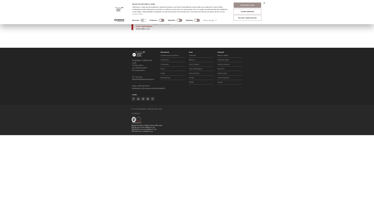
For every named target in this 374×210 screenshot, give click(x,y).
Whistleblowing (165, 78)
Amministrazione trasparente (170, 55)
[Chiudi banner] (264, 3)
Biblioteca (192, 60)
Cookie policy (165, 64)
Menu (191, 52)
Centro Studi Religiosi (195, 69)
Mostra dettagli (208, 20)
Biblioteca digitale (222, 55)
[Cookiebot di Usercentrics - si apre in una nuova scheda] (119, 20)
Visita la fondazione (223, 78)
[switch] (161, 20)
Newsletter (220, 69)
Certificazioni (165, 60)
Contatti (220, 82)
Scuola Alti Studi (194, 73)
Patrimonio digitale (223, 60)
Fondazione (192, 55)
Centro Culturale (194, 64)
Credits (163, 73)
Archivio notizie (222, 73)
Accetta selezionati (247, 11)
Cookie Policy (137, 14)
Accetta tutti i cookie (247, 5)
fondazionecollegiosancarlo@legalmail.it (148, 88)
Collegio (191, 78)
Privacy (163, 69)
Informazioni (165, 52)
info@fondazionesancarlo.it (143, 79)
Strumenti (220, 52)
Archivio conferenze (223, 64)
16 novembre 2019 (143, 29)
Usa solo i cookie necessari (247, 18)
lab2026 (191, 82)
